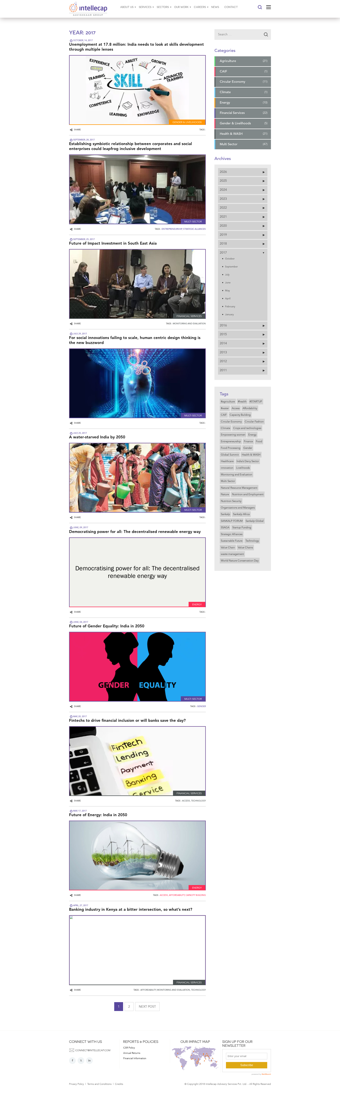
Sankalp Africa (241, 514)
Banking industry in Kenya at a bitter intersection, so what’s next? (130, 910)
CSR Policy (129, 1047)
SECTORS (163, 7)
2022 (223, 208)
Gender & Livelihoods (235, 123)
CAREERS (200, 7)
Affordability (250, 408)
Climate (225, 92)
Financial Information (134, 1058)
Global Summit (230, 454)
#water (225, 408)
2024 (223, 189)
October (230, 259)
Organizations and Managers (238, 507)
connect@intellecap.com (92, 1050)
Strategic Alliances (231, 534)
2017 (223, 252)
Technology (252, 541)
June (228, 282)
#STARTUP (256, 401)
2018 (223, 243)
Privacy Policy (76, 1084)
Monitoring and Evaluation (236, 474)
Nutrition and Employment (248, 494)
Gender (247, 448)
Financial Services (232, 113)
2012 (223, 361)
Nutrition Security (231, 501)
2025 (223, 181)
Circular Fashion (254, 421)
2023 (223, 198)
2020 (223, 225)
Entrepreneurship (231, 441)
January (229, 314)
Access (236, 408)
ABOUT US (127, 7)
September (231, 267)
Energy (225, 102)
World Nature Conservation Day (240, 561)
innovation (227, 468)
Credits (119, 1084)
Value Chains (245, 547)
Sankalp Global (255, 521)
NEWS (215, 7)
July (227, 274)
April (227, 298)
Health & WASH (231, 133)
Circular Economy (232, 82)
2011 (223, 370)
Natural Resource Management (239, 488)
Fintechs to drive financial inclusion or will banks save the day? (127, 721)
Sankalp (225, 514)
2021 (223, 216)
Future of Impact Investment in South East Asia (113, 243)
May (227, 290)
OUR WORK (181, 7)
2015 (223, 334)
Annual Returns (131, 1053)
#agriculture (228, 401)
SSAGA (225, 527)
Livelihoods (243, 468)
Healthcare (227, 461)
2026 (223, 172)
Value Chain (228, 547)
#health (242, 401)
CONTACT (231, 7)
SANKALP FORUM (232, 521)
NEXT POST (147, 1006)
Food (259, 441)
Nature (225, 494)
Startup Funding (241, 527)
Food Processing (230, 448)
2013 (223, 352)
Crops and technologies (247, 428)
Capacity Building (240, 415)
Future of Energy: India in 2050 (98, 815)
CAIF (223, 71)
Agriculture (228, 61)
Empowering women (233, 435)
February (230, 306)
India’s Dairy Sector (248, 461)
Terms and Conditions (99, 1084)
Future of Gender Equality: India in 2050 (106, 626)
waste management (232, 554)
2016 (223, 325)
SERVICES (145, 7)
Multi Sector (228, 144)
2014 (223, 343)
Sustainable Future (231, 541)
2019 (223, 234)
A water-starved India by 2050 (97, 437)
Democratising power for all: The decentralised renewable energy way (135, 532)
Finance (248, 441)
